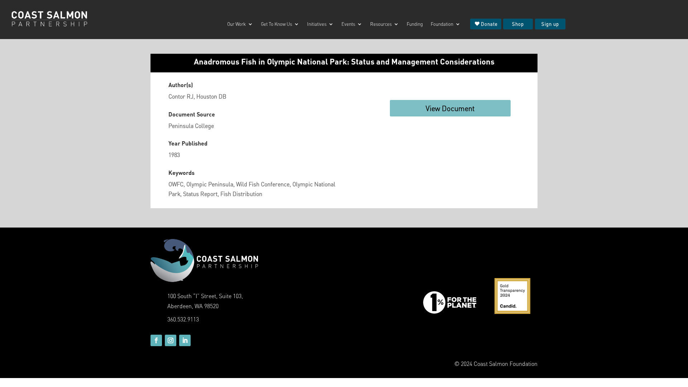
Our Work (236, 24)
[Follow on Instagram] (170, 340)
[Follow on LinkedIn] (185, 340)
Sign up (550, 24)
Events (348, 24)
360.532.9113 (183, 319)
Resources (381, 24)
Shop (518, 24)
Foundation (442, 24)
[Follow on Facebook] (156, 340)
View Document (450, 108)
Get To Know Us (276, 24)
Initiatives (316, 24)
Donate (489, 24)
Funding (415, 24)
